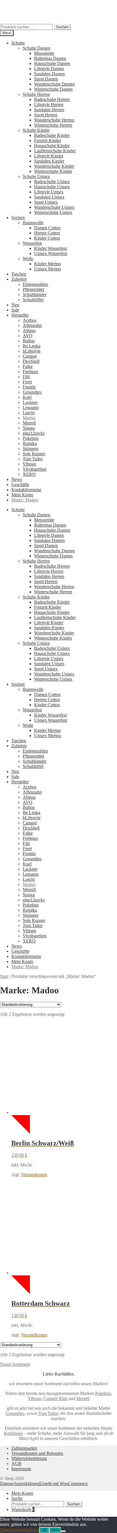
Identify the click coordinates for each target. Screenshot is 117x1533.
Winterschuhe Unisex (53, 212)
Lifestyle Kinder (48, 155)
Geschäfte (20, 484)
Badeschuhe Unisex (52, 181)
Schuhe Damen (36, 48)
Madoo (29, 417)
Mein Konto (22, 494)
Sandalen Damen (49, 73)
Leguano (31, 407)
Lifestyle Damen (49, 68)
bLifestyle (32, 351)
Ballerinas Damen (50, 58)
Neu (15, 304)
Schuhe (18, 43)
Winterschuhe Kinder (53, 171)
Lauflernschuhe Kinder (55, 150)
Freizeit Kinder (47, 140)
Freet (27, 381)
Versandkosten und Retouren (37, 1453)
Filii (26, 376)
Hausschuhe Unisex (52, 186)
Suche (16, 1498)
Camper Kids (55, 1398)
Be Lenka (31, 345)
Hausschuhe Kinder (52, 145)
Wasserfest (32, 243)
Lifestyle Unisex (49, 191)
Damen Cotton (47, 227)
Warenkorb (23, 1509)
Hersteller (20, 315)
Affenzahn (32, 325)
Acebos (29, 320)
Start (4, 976)
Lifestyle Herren (48, 104)
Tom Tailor (33, 458)
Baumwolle (33, 222)
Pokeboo (31, 438)
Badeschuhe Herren (52, 99)
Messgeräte (44, 53)
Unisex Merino (47, 268)
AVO (27, 335)
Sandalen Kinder (49, 161)
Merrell (29, 422)
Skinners (30, 448)
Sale (15, 310)
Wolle (28, 258)
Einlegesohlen (35, 284)
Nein (55, 1530)
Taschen (18, 274)
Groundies (32, 392)
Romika (30, 443)
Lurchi (29, 412)
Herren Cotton (47, 232)
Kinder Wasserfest (50, 248)
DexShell (31, 361)
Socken (18, 217)
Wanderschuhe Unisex (54, 207)
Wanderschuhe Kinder (54, 166)
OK (44, 1530)
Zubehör (19, 279)
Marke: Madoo (24, 499)
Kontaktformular (26, 489)
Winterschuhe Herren (53, 125)
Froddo (29, 387)
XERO (29, 474)
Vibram (29, 464)
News (16, 479)
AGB (16, 1463)
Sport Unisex (46, 202)
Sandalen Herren (49, 109)
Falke (28, 366)
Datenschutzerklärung (19, 1483)
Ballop (29, 340)
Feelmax (30, 371)
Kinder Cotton (47, 238)
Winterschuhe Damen (53, 89)
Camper (30, 356)
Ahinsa (29, 330)
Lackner (30, 402)
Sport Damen (46, 78)
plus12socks (34, 433)
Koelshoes (13, 1433)
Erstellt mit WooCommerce (63, 1483)
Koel (27, 397)
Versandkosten (34, 1174)
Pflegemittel (33, 289)
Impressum (21, 1468)
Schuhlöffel (33, 299)
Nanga (29, 428)
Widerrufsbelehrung (29, 1458)
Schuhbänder (34, 294)
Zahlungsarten (24, 1448)
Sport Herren (45, 114)
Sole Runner (34, 453)
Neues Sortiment (15, 1364)
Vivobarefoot (34, 469)
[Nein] (63, 1531)
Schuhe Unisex (36, 176)
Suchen (62, 27)
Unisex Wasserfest (50, 253)
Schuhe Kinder (36, 130)
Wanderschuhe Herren (54, 120)
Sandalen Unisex (49, 197)
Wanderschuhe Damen (54, 84)
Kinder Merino (47, 263)
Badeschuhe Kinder (52, 135)
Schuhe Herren (36, 94)
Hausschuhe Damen (52, 63)
